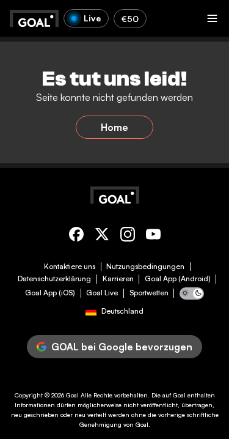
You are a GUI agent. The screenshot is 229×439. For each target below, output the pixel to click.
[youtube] (153, 236)
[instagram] (127, 236)
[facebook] (76, 236)
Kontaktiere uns (69, 266)
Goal (72, 395)
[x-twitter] (102, 236)
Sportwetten (149, 293)
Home (114, 127)
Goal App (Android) (178, 279)
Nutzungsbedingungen (145, 266)
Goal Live (102, 293)
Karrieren (118, 279)
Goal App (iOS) (50, 293)
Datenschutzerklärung (54, 279)
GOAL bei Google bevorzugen (121, 347)
